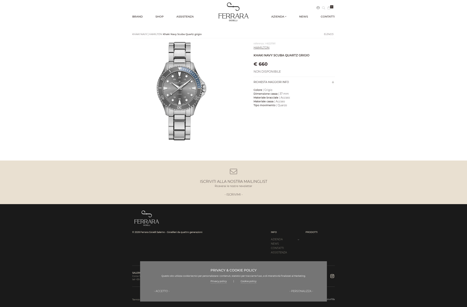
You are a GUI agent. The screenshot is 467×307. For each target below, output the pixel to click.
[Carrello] (329, 8)
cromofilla (329, 299)
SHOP (159, 16)
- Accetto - (161, 291)
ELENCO (328, 34)
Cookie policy (248, 281)
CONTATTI (328, 16)
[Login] (318, 7)
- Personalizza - (301, 291)
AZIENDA (278, 16)
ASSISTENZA (185, 16)
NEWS (303, 16)
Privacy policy (219, 281)
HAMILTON (261, 47)
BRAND (137, 16)
